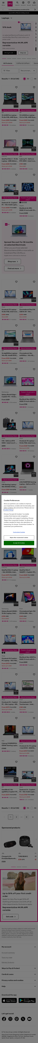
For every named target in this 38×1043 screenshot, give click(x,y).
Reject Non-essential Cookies (19, 537)
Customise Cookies (19, 532)
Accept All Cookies (19, 543)
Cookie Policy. (8, 510)
